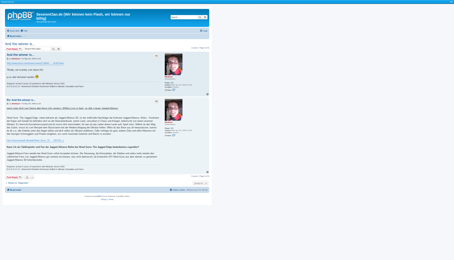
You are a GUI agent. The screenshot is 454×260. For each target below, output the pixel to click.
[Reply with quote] (156, 55)
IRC (451, 2)
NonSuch (169, 77)
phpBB (98, 196)
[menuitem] (23, 31)
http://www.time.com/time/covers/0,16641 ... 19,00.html (35, 63)
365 (172, 83)
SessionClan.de (7, 2)
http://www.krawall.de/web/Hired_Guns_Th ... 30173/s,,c (35, 140)
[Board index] (21, 15)
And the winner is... (20, 44)
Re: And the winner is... (21, 99)
